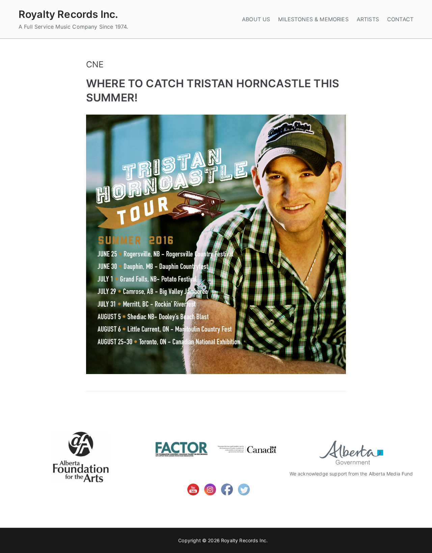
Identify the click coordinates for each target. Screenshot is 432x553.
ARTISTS (368, 19)
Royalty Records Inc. (68, 14)
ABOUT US (256, 19)
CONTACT (400, 19)
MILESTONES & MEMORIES (313, 19)
